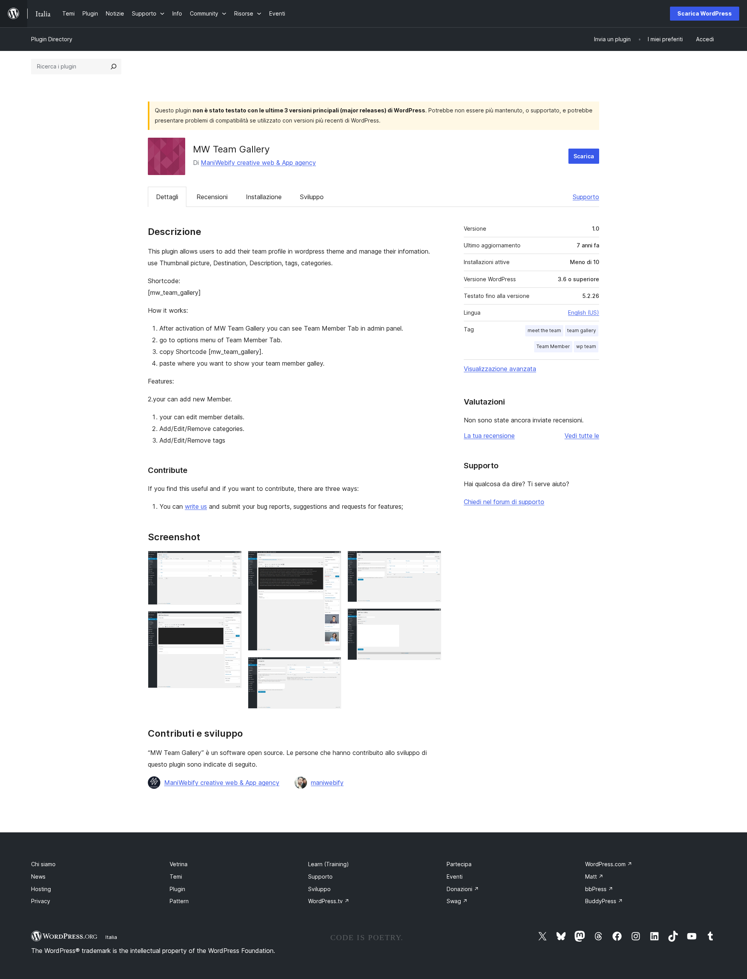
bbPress (599, 889)
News (38, 876)
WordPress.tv (328, 901)
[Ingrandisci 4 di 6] (331, 667)
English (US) (583, 312)
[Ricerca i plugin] (113, 66)
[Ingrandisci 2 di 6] (231, 621)
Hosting (41, 889)
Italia (111, 937)
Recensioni (212, 197)
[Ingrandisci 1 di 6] (231, 561)
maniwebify (327, 782)
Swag (457, 901)
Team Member (553, 346)
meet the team (544, 330)
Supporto (586, 197)
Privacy (40, 901)
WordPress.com (608, 864)
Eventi (455, 876)
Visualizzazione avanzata (500, 369)
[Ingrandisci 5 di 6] (431, 561)
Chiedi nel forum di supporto (504, 502)
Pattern (179, 901)
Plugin (177, 889)
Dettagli (167, 197)
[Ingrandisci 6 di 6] (431, 619)
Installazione (264, 197)
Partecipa (459, 864)
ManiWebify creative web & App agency (258, 162)
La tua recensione (489, 436)
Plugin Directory (51, 39)
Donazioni (463, 889)
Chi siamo (43, 864)
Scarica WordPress (704, 13)
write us (196, 506)
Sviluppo (312, 197)
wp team (586, 346)
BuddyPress (604, 901)
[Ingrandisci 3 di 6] (331, 561)
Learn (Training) (328, 864)
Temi (176, 876)
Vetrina (179, 864)
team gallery (581, 330)
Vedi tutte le (582, 436)
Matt (594, 876)
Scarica (583, 156)
